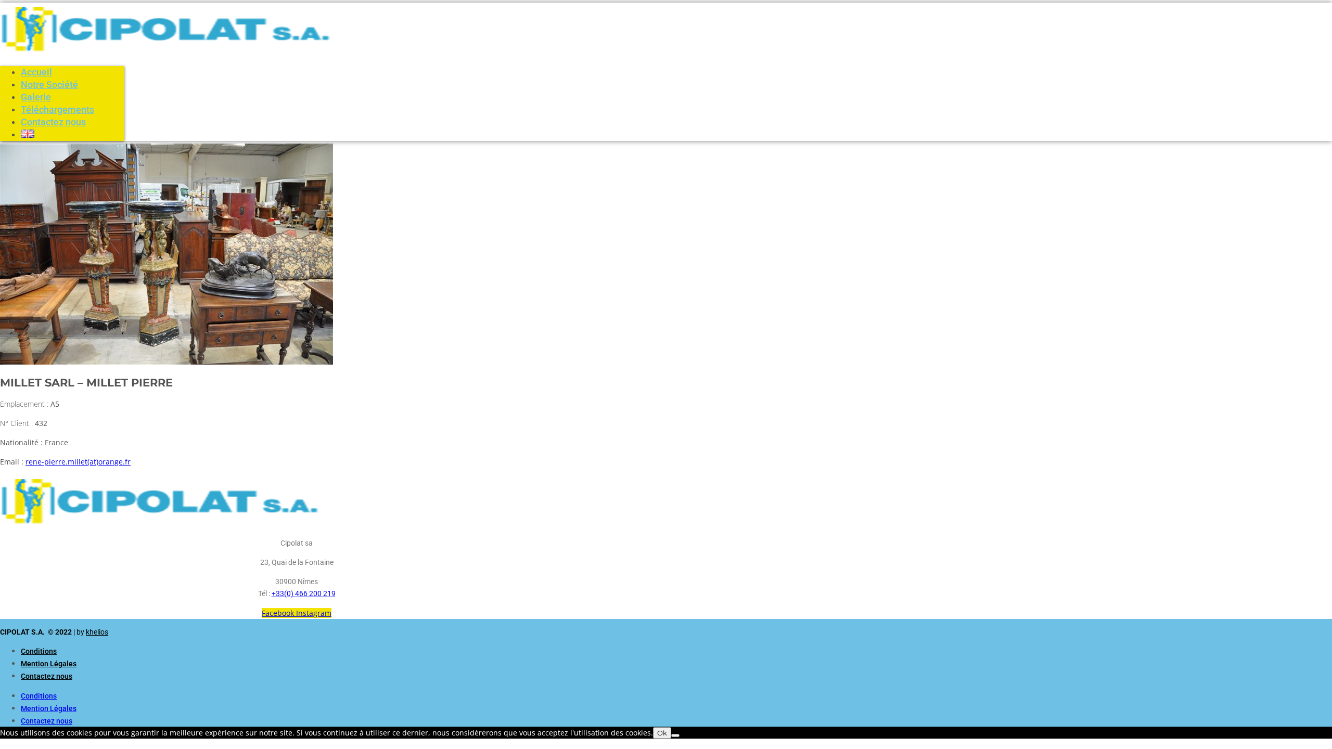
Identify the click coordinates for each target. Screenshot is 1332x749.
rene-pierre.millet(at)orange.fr (78, 462)
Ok (662, 733)
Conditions (39, 651)
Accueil (36, 72)
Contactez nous (53, 122)
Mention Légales (48, 664)
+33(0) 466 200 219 (304, 593)
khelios (97, 632)
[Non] (675, 735)
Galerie (36, 97)
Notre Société (49, 84)
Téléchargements (57, 109)
